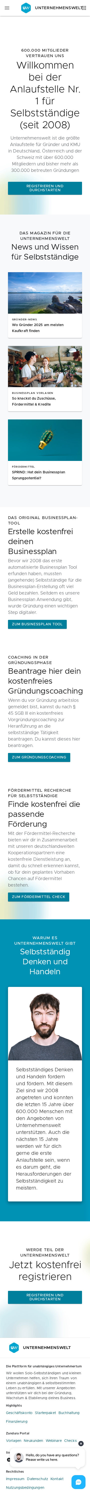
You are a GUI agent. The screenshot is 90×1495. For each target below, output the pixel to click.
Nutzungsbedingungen (25, 1488)
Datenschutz (37, 1479)
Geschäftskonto (19, 1413)
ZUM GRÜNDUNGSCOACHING (39, 757)
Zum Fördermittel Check (38, 897)
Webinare (54, 1441)
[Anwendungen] (84, 8)
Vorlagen (13, 1441)
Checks (70, 1441)
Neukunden (33, 1441)
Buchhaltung (69, 1413)
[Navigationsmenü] (7, 8)
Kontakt (57, 1479)
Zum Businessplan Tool (37, 624)
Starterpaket (45, 1413)
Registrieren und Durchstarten (45, 188)
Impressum (15, 1479)
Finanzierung (17, 1421)
